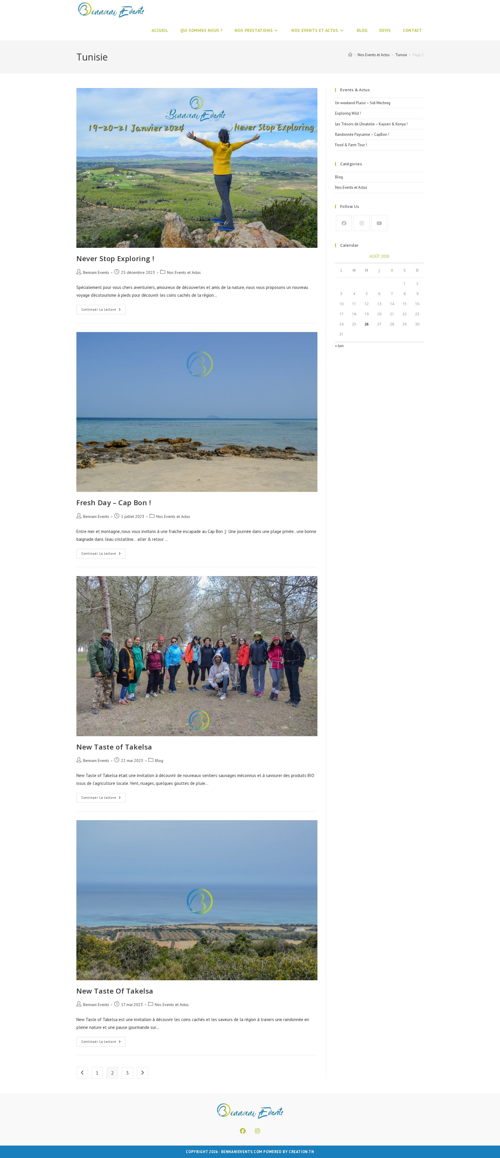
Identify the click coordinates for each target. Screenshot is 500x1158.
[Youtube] (379, 223)
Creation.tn (301, 1151)
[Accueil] (350, 54)
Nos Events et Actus (184, 272)
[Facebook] (344, 223)
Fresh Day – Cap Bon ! (113, 502)
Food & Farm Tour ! (351, 144)
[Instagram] (362, 223)
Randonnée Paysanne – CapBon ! (362, 134)
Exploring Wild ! (348, 113)
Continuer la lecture (103, 310)
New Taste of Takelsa (114, 747)
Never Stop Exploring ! (115, 258)
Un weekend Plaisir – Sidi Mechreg (362, 102)
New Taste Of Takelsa (114, 991)
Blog (159, 760)
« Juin (339, 345)
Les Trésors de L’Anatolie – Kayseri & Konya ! (371, 124)
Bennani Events (96, 272)
